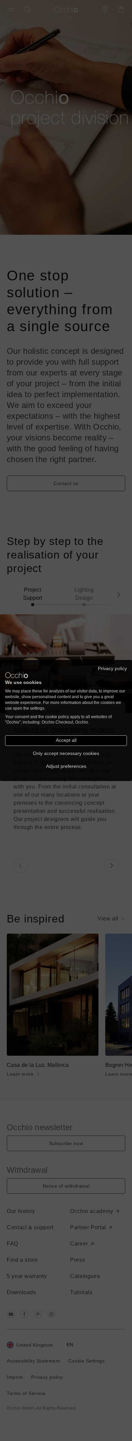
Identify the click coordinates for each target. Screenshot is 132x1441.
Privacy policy (112, 668)
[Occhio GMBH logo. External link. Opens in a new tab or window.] (16, 675)
